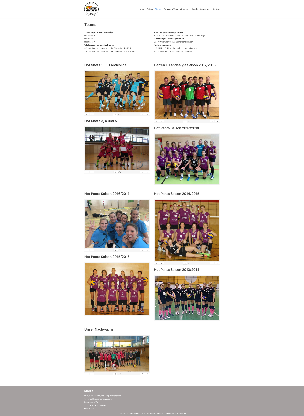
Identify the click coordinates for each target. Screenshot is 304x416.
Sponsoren (205, 9)
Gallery (150, 9)
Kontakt (216, 9)
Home (141, 9)
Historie (194, 9)
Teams (158, 9)
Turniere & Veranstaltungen (176, 9)
